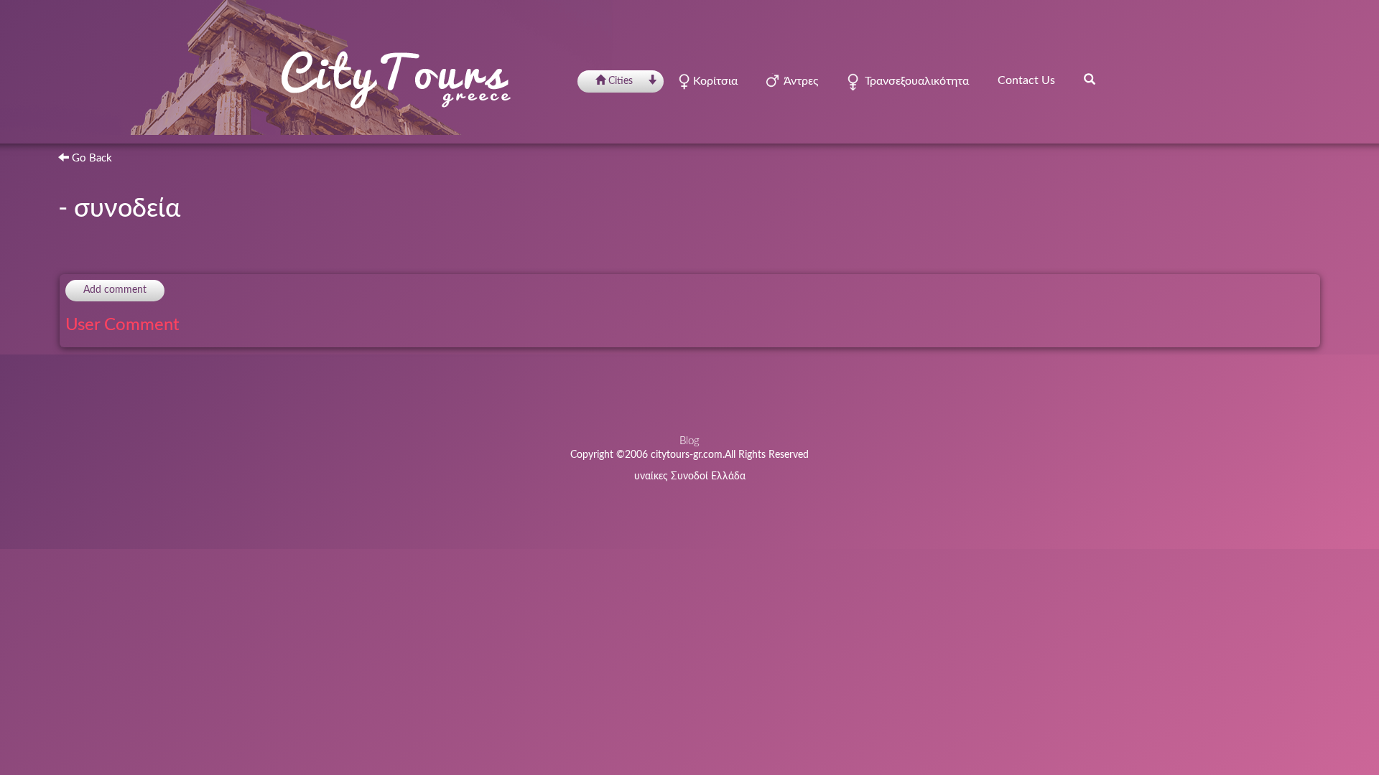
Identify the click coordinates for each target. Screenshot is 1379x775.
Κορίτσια (714, 81)
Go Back (90, 158)
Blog (689, 441)
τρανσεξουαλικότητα (914, 81)
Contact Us (1026, 80)
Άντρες (798, 81)
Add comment (115, 290)
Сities (620, 81)
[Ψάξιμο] (1089, 79)
